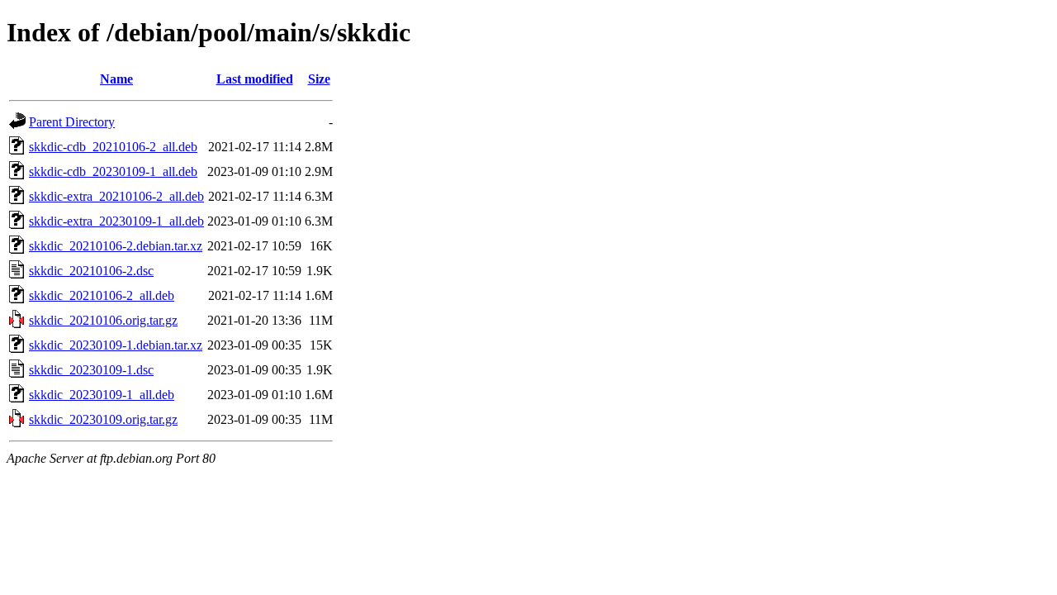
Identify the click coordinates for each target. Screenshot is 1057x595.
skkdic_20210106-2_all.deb (101, 295)
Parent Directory (72, 122)
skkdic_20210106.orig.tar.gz (103, 320)
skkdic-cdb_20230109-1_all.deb (113, 171)
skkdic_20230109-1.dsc (91, 370)
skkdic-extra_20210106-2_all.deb (116, 196)
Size (319, 79)
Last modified (254, 79)
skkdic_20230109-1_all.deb (101, 395)
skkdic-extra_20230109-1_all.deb (116, 221)
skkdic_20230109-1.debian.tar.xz (115, 345)
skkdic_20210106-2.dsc (91, 271)
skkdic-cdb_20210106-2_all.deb (113, 147)
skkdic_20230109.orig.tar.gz (103, 419)
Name (116, 79)
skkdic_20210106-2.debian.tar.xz (115, 246)
